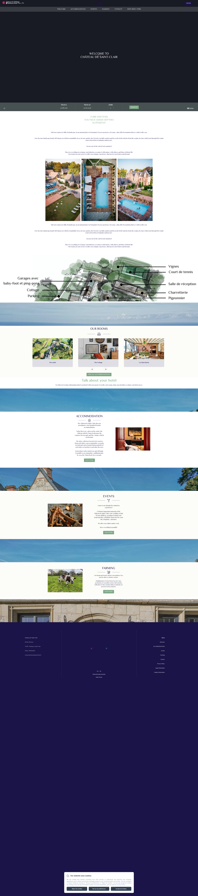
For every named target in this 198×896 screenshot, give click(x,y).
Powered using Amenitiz (99, 674)
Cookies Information (159, 672)
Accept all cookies (121, 889)
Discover (89, 460)
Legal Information (160, 668)
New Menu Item (134, 9)
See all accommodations (99, 374)
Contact (118, 9)
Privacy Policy (161, 664)
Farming (106, 9)
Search (134, 107)
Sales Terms (99, 677)
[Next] (105, 369)
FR (100, 671)
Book (188, 3)
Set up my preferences (99, 889)
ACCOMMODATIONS (78, 9)
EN (97, 671)
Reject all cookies (77, 889)
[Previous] (92, 369)
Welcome (61, 9)
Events (94, 9)
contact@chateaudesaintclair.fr (33, 655)
